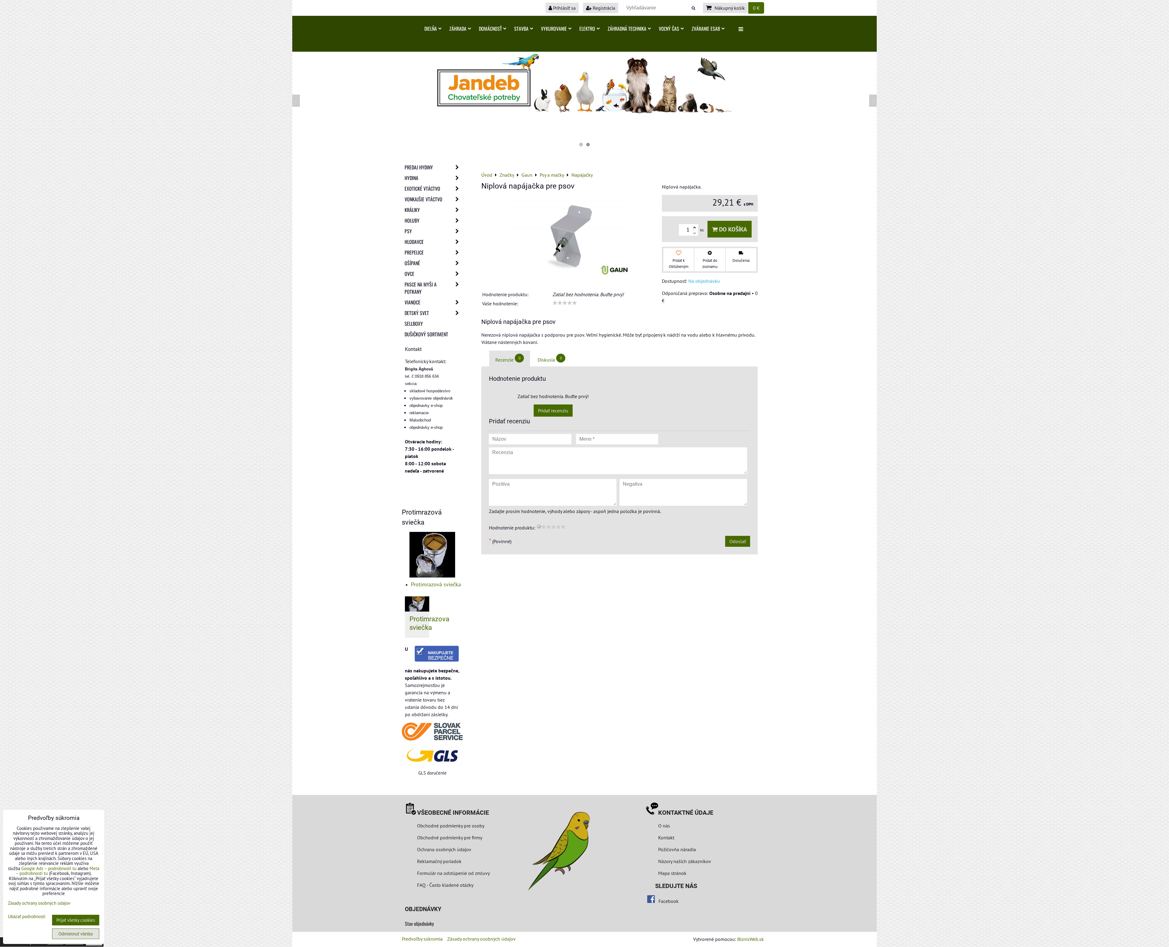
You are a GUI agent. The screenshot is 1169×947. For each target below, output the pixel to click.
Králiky (412, 209)
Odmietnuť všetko (75, 934)
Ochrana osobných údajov (444, 849)
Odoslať (737, 541)
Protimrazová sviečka (436, 584)
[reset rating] (538, 526)
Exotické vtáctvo (422, 188)
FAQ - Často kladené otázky (445, 885)
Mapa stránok (672, 873)
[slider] (565, 302)
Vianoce (412, 302)
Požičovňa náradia (677, 849)
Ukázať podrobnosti (26, 916)
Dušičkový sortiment (426, 334)
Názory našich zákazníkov (684, 861)
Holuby (412, 220)
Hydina (411, 178)
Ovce (409, 273)
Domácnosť (490, 28)
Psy (408, 231)
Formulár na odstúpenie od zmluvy (453, 873)
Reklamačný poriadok (439, 861)
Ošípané (412, 263)
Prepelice (414, 252)
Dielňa (430, 28)
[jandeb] (584, 113)
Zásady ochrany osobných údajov (481, 939)
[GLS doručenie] (432, 755)
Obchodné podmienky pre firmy (449, 837)
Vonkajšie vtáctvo (423, 199)
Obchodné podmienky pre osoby (450, 826)
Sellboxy (414, 323)
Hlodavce (414, 241)
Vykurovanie (554, 28)
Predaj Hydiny (419, 167)
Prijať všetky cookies (75, 920)
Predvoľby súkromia (422, 939)
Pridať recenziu (553, 411)
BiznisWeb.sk (750, 939)
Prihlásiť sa (564, 8)
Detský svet (417, 313)
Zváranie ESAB (706, 28)
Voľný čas (669, 28)
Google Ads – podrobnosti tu (48, 868)
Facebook (668, 901)
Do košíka (732, 229)
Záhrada (457, 28)
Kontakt (666, 837)
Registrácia (603, 8)
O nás (664, 826)
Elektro (587, 28)
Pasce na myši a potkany (421, 288)
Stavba (521, 28)
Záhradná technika (627, 28)
